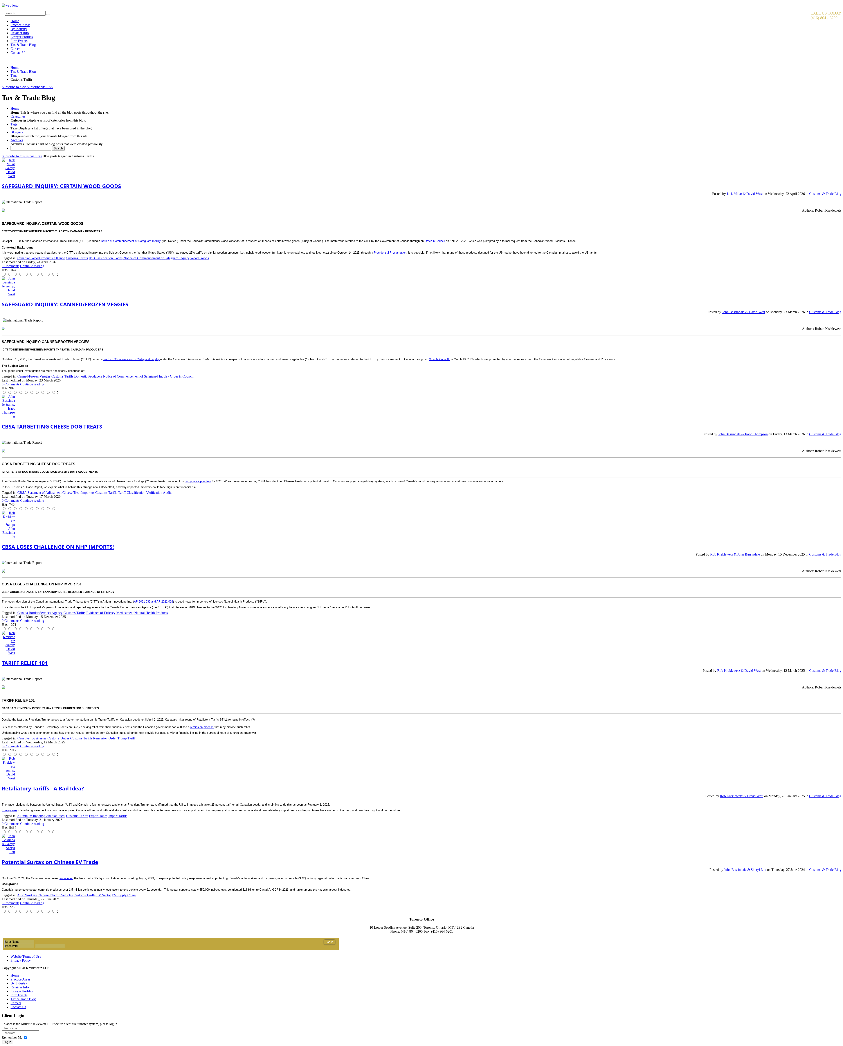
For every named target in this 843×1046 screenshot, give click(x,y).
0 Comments (10, 266)
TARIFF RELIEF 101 (25, 662)
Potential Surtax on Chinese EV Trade (50, 862)
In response (9, 810)
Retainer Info (20, 33)
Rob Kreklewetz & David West (739, 670)
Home (15, 21)
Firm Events (19, 41)
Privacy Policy (21, 960)
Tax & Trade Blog (23, 45)
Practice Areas (20, 25)
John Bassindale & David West (743, 312)
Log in (7, 1042)
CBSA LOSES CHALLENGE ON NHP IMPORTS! (58, 546)
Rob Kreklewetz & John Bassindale (735, 554)
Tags (14, 75)
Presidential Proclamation (390, 252)
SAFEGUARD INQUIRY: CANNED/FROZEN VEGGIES (65, 304)
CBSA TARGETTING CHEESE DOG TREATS (52, 426)
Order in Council (435, 241)
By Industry (19, 29)
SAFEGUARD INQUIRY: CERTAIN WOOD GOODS (61, 186)
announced (66, 878)
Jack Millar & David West (745, 194)
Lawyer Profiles (22, 37)
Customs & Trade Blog (825, 194)
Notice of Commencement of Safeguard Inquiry (131, 241)
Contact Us (18, 52)
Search (58, 148)
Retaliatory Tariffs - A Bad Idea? (43, 788)
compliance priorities (198, 481)
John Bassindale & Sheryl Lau (745, 870)
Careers (16, 49)
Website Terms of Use (26, 956)
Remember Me (12, 1037)
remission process (202, 727)
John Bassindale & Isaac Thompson (743, 434)
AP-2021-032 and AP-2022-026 (153, 601)
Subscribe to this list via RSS (22, 156)
